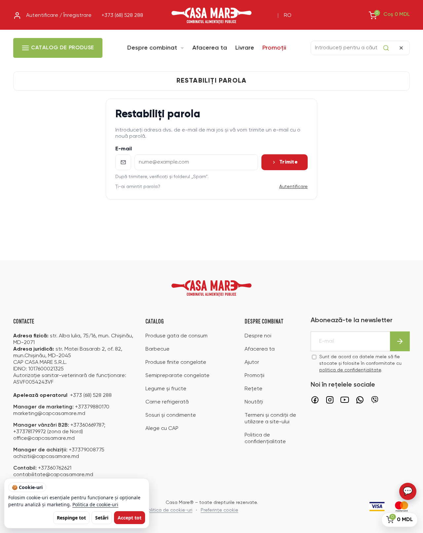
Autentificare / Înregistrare (59, 15)
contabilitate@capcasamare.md (53, 474)
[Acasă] (211, 16)
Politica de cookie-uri (95, 504)
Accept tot (129, 517)
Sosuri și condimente (170, 415)
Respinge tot (71, 517)
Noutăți (254, 402)
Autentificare (293, 186)
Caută (386, 48)
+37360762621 (54, 468)
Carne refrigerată (167, 402)
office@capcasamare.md (44, 438)
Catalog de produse (62, 48)
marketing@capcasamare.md (49, 413)
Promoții (274, 48)
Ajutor (252, 362)
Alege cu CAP (161, 428)
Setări (101, 517)
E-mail (123, 149)
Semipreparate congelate (177, 375)
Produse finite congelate (175, 362)
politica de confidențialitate (350, 370)
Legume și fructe (165, 389)
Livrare (244, 48)
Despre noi (258, 336)
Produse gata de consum (176, 336)
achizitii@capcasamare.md (46, 456)
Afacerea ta (209, 48)
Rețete (253, 389)
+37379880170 (92, 407)
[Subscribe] (400, 341)
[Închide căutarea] (401, 48)
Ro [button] (287, 15)
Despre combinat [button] (153, 48)
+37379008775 (86, 450)
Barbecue (157, 349)
